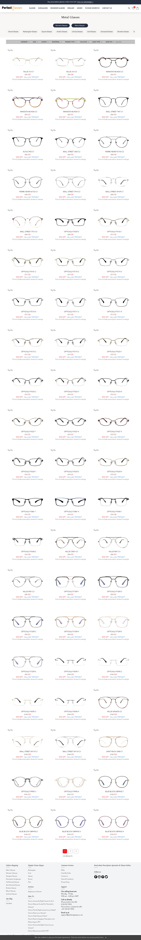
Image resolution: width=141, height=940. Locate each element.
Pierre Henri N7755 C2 (114, 152)
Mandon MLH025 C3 (114, 72)
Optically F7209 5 (114, 632)
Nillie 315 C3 (71, 72)
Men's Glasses (80, 25)
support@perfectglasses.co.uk (72, 915)
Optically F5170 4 (28, 312)
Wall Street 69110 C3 (72, 752)
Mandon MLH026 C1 (71, 112)
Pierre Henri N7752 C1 (28, 192)
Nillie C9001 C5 (71, 552)
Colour (83, 42)
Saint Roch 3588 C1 (114, 752)
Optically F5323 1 (114, 352)
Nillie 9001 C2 (28, 592)
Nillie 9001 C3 (114, 552)
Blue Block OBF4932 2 (28, 832)
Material (56, 42)
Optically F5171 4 (114, 312)
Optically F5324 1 (28, 472)
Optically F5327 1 (28, 432)
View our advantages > (85, 2)
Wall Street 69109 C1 (115, 192)
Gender (24, 42)
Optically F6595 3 (28, 712)
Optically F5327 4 (71, 432)
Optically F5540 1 (114, 512)
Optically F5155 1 (114, 232)
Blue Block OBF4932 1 (114, 792)
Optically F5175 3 (71, 352)
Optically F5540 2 (28, 552)
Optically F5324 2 (71, 472)
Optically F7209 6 (28, 672)
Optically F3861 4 (71, 512)
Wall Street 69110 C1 (29, 752)
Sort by (109, 42)
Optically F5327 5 (114, 432)
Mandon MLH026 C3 (28, 112)
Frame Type (70, 42)
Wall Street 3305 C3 (71, 152)
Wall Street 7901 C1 (114, 112)
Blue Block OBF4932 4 (114, 832)
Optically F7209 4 (71, 632)
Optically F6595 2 (114, 672)
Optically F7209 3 (28, 632)
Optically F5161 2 (28, 272)
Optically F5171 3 (71, 312)
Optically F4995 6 (71, 792)
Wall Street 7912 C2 (28, 232)
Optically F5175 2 (28, 352)
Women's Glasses (61, 25)
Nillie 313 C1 (28, 72)
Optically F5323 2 (28, 392)
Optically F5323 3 (71, 392)
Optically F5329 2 (71, 232)
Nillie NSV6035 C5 (114, 712)
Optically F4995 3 (28, 792)
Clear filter (119, 42)
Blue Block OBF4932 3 (71, 832)
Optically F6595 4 (71, 712)
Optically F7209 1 (71, 592)
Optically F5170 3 (114, 272)
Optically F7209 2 (114, 592)
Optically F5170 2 (71, 272)
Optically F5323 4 (114, 392)
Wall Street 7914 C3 (71, 192)
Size (34, 42)
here (101, 937)
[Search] (129, 8)
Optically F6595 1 (71, 672)
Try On (10, 50)
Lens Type (96, 42)
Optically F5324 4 (114, 472)
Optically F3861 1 (28, 512)
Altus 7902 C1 (28, 152)
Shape (44, 42)
